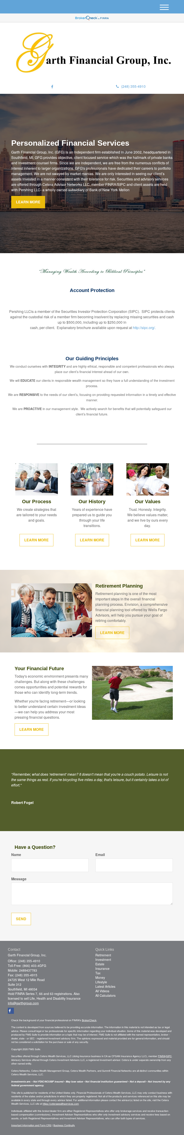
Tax (98, 973)
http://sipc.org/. (144, 327)
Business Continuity (64, 1125)
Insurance (102, 968)
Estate (99, 964)
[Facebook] (52, 86)
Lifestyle (101, 982)
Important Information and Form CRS (31, 1125)
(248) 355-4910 (133, 86)
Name (16, 854)
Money (100, 977)
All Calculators (105, 995)
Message (18, 878)
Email (100, 854)
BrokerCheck (89, 1020)
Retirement (103, 955)
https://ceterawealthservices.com (61, 1103)
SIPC (169, 1056)
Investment (103, 959)
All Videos (102, 991)
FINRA (161, 1056)
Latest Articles (105, 986)
